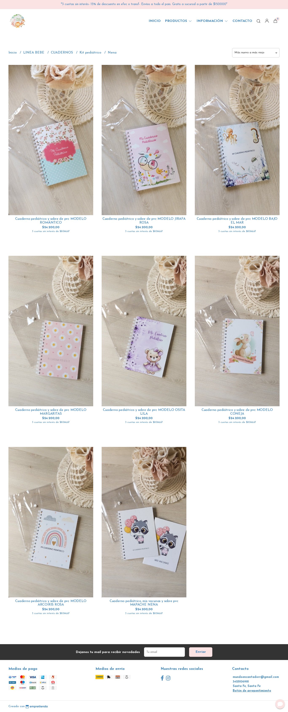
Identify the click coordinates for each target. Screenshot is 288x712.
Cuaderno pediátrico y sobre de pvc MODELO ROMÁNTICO (50, 220)
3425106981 (241, 681)
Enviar (200, 652)
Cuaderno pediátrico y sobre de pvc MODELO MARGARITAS (50, 412)
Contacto (242, 21)
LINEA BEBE (34, 52)
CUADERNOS (62, 52)
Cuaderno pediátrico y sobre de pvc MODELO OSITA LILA (144, 412)
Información (210, 21)
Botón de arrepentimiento (252, 690)
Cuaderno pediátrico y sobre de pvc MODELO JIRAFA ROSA (144, 220)
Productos (176, 21)
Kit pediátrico (90, 52)
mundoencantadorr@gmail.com (256, 677)
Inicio (155, 21)
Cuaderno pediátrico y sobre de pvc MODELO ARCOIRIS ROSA (50, 603)
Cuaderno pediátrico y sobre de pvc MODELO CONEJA (237, 412)
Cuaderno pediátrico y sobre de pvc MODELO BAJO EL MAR (237, 220)
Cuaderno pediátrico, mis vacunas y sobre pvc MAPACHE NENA (144, 603)
